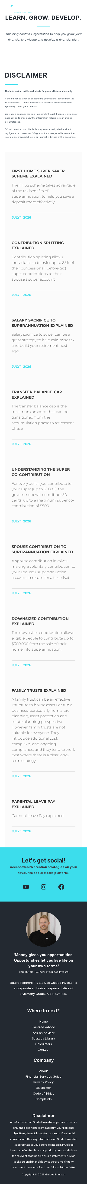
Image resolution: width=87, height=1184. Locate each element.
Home (43, 1021)
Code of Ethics (43, 1093)
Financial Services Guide (43, 1076)
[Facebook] (26, 887)
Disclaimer (43, 1087)
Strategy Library (43, 1038)
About (43, 1071)
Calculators (43, 1044)
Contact (43, 1049)
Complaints (43, 1099)
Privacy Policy (43, 1082)
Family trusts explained (39, 690)
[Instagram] (44, 887)
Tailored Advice (43, 1027)
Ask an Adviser (44, 1033)
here (72, 1167)
